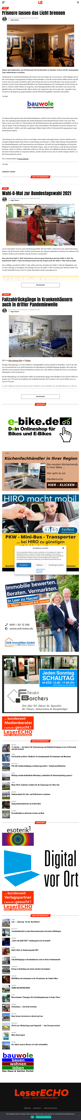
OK (32, 1117)
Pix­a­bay (28, 360)
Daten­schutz (39, 570)
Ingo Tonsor (15, 20)
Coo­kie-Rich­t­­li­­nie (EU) (50, 1108)
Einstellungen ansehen (56, 565)
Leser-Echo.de (23, 159)
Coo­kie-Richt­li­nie (40, 569)
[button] (63, 548)
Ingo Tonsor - (15, 200)
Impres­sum (39, 572)
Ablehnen (39, 565)
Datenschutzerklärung (43, 1117)
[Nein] (79, 1116)
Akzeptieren (24, 565)
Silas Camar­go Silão (15, 360)
